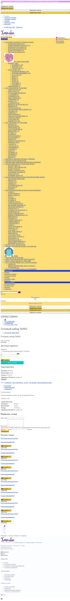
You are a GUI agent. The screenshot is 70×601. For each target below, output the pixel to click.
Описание (8, 386)
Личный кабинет (9, 284)
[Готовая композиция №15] (9, 481)
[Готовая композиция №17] (9, 503)
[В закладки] (18, 354)
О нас (6, 562)
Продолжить (4, 431)
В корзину (6, 360)
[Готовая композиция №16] (9, 492)
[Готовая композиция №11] (9, 449)
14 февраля (7, 382)
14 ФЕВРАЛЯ (8, 323)
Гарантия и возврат (10, 17)
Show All (3, 379)
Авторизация (60, 42)
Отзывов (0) (8, 389)
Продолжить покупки (7, 6)
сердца (26, 382)
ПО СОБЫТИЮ (9, 321)
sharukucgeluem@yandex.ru (12, 590)
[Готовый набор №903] (11, 333)
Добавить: (4, 349)
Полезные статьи (9, 22)
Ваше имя (4, 418)
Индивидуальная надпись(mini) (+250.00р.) (16, 351)
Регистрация (60, 41)
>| (4, 532)
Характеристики (9, 387)
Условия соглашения (10, 567)
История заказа (9, 285)
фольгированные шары (44, 382)
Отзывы (6, 21)
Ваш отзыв (4, 426)
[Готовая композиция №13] (9, 470)
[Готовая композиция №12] (9, 460)
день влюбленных (17, 382)
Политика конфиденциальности (14, 566)
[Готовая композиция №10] (9, 438)
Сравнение (7, 579)
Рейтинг (3, 429)
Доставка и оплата (10, 19)
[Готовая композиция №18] (9, 514)
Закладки (7, 578)
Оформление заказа (7, 8)
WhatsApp (19, 27)
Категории (4, 39)
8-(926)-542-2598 (9, 27)
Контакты (7, 24)
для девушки (33, 382)
